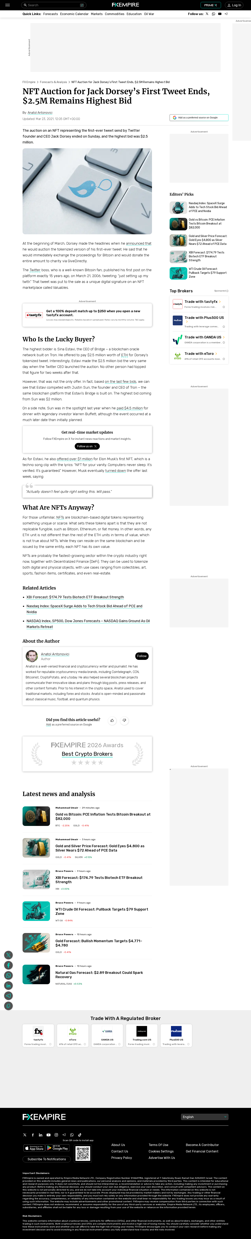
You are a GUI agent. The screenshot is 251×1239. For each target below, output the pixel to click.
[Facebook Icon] (32, 1135)
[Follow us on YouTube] (219, 14)
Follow (142, 656)
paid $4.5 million (130, 408)
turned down (115, 471)
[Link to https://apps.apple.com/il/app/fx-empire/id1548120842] (34, 1148)
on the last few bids (120, 381)
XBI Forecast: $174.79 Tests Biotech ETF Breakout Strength (75, 597)
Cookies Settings (161, 1151)
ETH (124, 355)
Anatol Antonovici (55, 654)
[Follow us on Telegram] (226, 14)
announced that (138, 243)
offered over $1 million (75, 459)
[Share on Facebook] (8, 965)
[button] (7, 5)
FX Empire (29, 82)
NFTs (60, 517)
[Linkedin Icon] (40, 1135)
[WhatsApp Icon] (72, 1135)
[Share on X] (8, 955)
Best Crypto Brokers (87, 754)
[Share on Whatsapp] (8, 975)
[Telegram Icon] (64, 1135)
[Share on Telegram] (8, 995)
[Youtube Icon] (48, 1135)
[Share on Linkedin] (8, 985)
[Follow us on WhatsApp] (213, 14)
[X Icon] (25, 1135)
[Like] (112, 721)
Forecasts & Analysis (53, 82)
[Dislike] (124, 721)
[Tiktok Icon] (79, 1135)
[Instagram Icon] (56, 1135)
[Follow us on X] (207, 14)
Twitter (35, 270)
